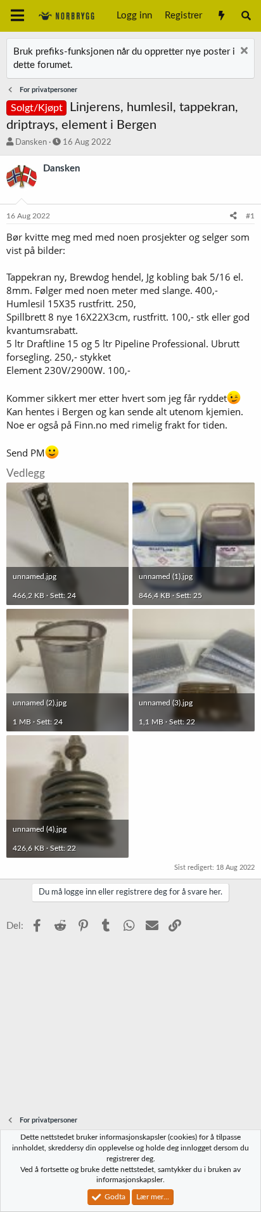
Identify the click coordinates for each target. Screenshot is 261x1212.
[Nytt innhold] (220, 16)
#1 (250, 216)
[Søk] (246, 16)
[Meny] (17, 16)
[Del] (233, 216)
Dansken (31, 142)
